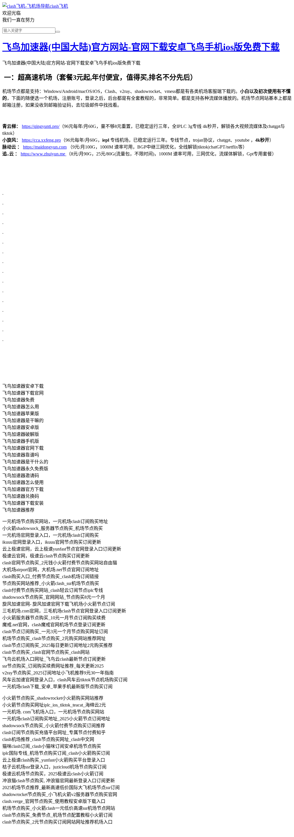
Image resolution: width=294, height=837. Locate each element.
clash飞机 (59, 6)
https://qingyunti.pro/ (40, 126)
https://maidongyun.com (45, 147)
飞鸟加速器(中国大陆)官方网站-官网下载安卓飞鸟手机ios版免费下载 (141, 47)
